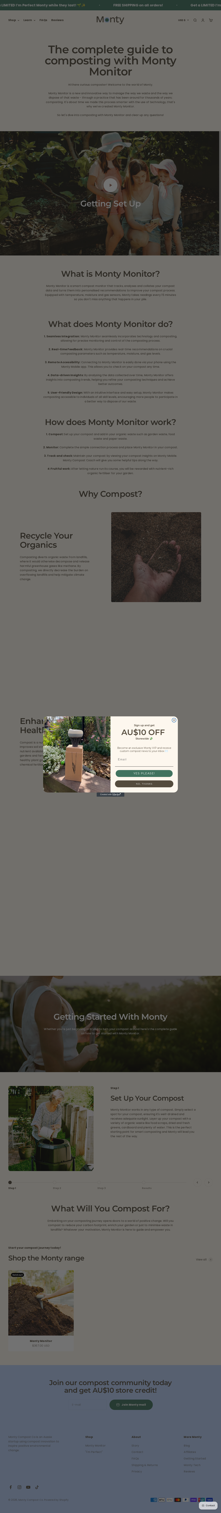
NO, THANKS (144, 783)
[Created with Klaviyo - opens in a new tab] (110, 794)
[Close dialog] (174, 720)
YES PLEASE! (144, 773)
